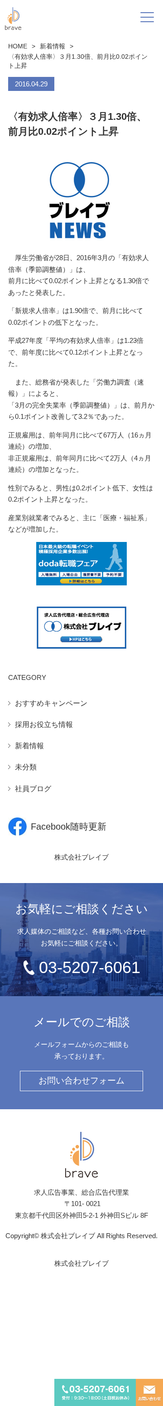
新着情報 (52, 46)
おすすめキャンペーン (51, 703)
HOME (17, 46)
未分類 (26, 767)
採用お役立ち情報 (44, 724)
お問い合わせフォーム (81, 1080)
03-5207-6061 (89, 967)
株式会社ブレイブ (81, 857)
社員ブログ (33, 789)
